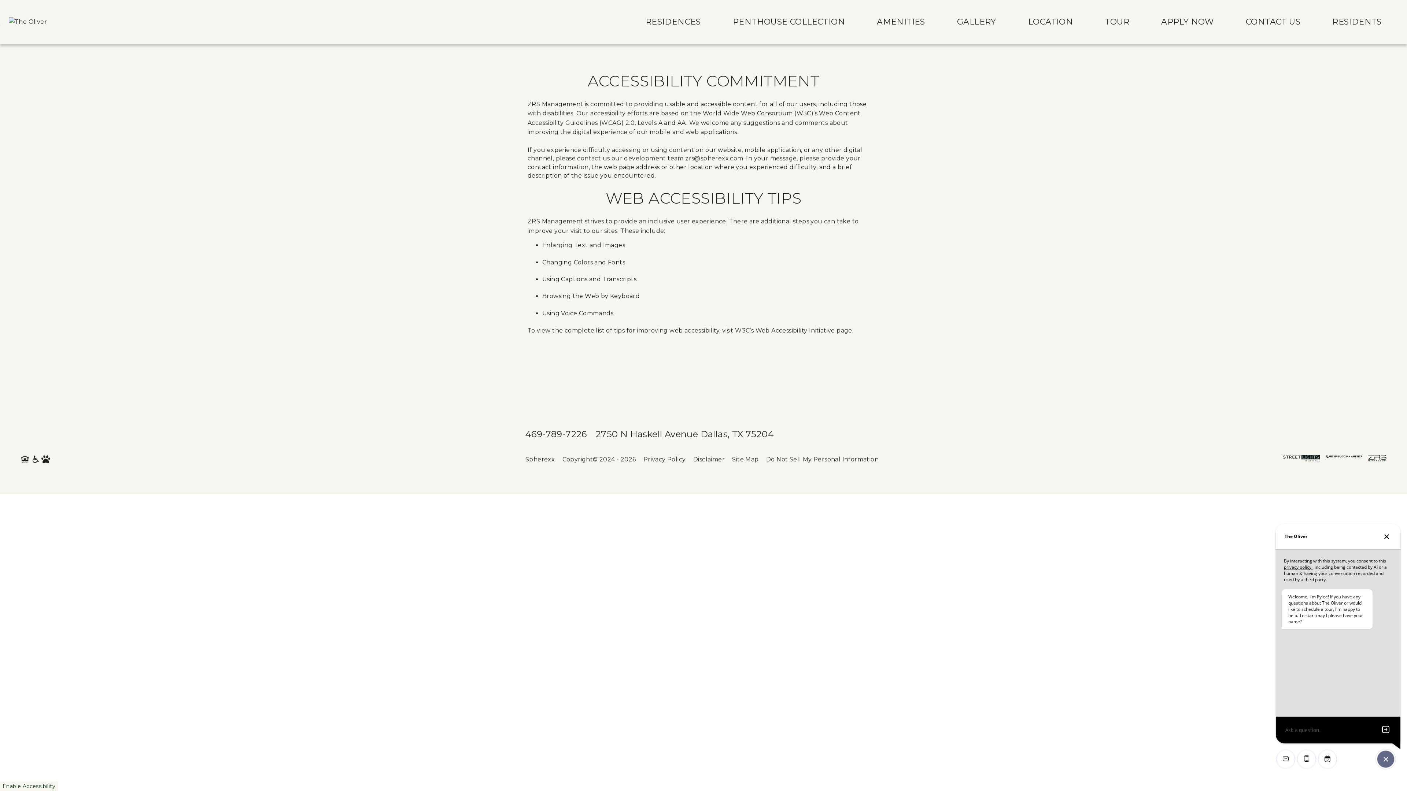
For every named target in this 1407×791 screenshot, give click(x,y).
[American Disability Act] (36, 459)
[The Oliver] (28, 22)
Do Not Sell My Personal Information (822, 459)
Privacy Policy (664, 459)
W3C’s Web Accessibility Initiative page (793, 330)
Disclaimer (709, 459)
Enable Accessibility (29, 786)
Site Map (745, 459)
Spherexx (540, 459)
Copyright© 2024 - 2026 (599, 459)
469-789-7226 (556, 434)
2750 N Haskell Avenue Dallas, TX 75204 (685, 434)
